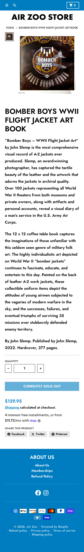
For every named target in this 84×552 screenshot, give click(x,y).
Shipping (12, 407)
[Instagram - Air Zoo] (46, 493)
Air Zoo (32, 527)
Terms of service (64, 530)
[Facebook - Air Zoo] (38, 493)
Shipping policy (42, 534)
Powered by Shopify (54, 527)
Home (10, 28)
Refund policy (18, 530)
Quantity (11, 361)
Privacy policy (40, 530)
